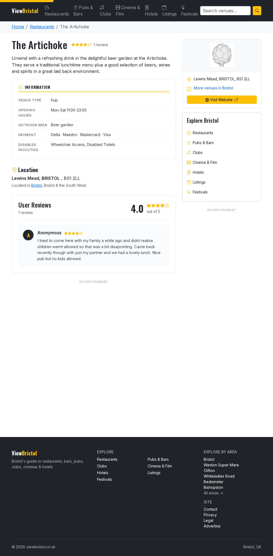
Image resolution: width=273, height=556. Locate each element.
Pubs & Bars (83, 11)
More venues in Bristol (213, 88)
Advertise (212, 526)
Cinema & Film (128, 11)
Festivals (189, 14)
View (25, 11)
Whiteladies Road (219, 476)
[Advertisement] (94, 348)
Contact (210, 509)
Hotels (151, 14)
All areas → (213, 493)
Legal (208, 520)
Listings (169, 14)
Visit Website (222, 99)
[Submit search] (257, 10)
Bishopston (213, 487)
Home (18, 26)
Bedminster (213, 481)
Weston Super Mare (221, 465)
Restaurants (57, 14)
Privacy (210, 515)
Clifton (209, 470)
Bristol (36, 185)
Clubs (105, 14)
